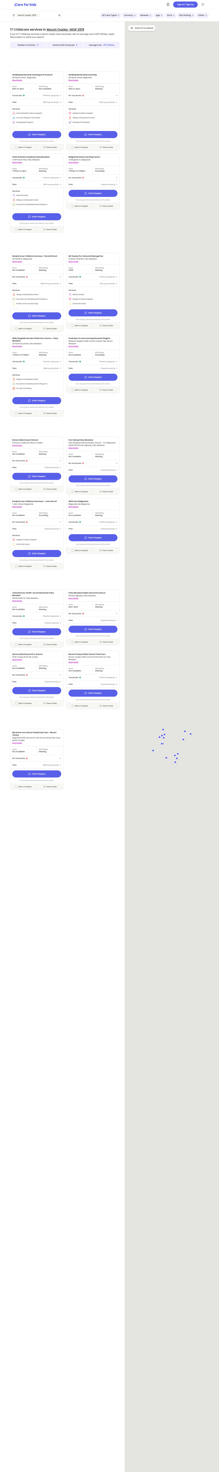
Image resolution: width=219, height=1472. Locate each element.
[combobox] (37, 15)
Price (169, 15)
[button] (162, 743)
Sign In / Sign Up (185, 4)
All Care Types (109, 15)
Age (158, 15)
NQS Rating (185, 15)
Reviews (144, 15)
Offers (201, 15)
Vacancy (128, 15)
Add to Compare (25, 147)
